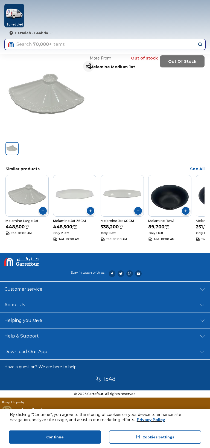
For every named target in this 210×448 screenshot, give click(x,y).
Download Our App (25, 351)
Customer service (23, 289)
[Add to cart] (43, 210)
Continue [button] (55, 437)
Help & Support (21, 336)
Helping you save (23, 320)
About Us (14, 304)
